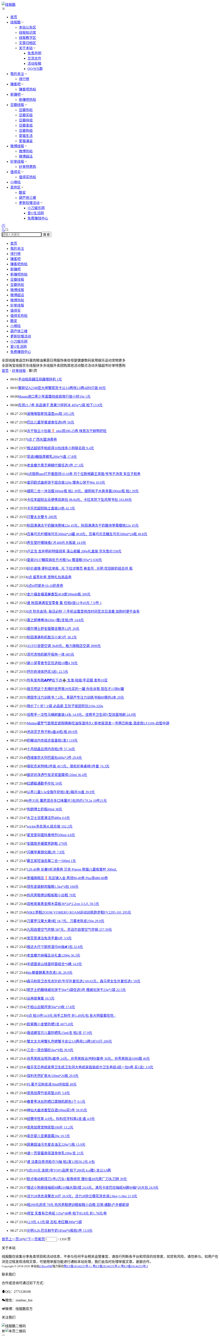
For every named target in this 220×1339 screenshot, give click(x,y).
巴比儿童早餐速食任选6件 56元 (50, 422)
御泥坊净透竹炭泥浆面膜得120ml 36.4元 (57, 775)
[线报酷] (8, 4)
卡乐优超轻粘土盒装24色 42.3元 (51, 508)
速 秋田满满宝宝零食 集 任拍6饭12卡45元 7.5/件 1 (64, 603)
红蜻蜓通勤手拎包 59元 (44, 783)
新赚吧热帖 (27, 99)
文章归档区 (27, 43)
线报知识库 (27, 32)
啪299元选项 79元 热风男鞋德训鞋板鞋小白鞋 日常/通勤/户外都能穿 (78, 1205)
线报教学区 (27, 38)
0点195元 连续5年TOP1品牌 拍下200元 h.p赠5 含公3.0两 (69, 1170)
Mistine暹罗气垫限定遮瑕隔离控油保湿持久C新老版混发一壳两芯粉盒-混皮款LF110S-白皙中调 (98, 723)
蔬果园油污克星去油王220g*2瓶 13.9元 (56, 1144)
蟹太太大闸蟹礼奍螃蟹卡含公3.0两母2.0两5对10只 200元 (69, 1041)
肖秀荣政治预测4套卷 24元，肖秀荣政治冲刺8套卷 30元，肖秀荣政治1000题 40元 (88, 1058)
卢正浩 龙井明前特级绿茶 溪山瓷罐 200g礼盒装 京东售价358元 (74, 551)
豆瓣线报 (17, 105)
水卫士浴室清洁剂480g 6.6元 (48, 818)
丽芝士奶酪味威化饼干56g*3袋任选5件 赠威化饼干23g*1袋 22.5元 (76, 990)
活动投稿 (34, 63)
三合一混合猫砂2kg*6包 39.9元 (50, 1050)
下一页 (33, 1239)
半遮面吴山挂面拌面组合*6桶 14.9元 (54, 964)
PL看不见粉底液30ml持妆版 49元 (51, 1084)
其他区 (15, 187)
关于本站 (26, 48)
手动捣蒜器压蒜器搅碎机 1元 (40, 379)
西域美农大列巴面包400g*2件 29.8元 (54, 757)
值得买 (15, 172)
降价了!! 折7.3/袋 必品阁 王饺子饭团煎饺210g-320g (65, 706)
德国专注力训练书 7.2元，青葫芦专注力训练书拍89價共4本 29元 (75, 697)
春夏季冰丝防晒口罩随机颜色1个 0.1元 (56, 1101)
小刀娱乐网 (36, 208)
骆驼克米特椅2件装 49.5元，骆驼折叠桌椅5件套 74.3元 (68, 766)
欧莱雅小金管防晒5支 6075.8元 (50, 1024)
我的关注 (17, 74)
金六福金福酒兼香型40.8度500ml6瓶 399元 (58, 594)
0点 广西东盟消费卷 (42, 439)
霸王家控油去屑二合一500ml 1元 (51, 861)
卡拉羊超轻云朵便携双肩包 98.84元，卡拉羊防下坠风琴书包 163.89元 (79, 500)
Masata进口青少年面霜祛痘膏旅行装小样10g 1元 (54, 396)
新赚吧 (15, 94)
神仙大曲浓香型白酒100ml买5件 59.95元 (57, 1110)
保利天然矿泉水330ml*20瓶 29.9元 (52, 1076)
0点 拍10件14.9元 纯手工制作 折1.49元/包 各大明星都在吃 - (71, 1015)
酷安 (22, 192)
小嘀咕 (15, 182)
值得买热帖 (27, 177)
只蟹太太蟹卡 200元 (42, 517)
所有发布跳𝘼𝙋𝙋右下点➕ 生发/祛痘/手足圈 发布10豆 (67, 680)
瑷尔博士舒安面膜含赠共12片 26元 (53, 628)
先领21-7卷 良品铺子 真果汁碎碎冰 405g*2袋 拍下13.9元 (60, 405)
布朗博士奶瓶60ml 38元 (44, 809)
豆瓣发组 (26, 125)
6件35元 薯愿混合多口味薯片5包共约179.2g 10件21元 (67, 800)
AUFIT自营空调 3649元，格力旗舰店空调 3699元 (64, 646)
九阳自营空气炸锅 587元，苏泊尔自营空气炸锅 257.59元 (69, 929)
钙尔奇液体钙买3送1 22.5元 (47, 671)
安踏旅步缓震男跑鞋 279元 (47, 843)
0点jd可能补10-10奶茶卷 (45, 585)
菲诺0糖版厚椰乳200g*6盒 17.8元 (52, 457)
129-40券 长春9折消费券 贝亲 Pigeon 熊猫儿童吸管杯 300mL (72, 869)
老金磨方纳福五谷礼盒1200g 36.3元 (53, 955)
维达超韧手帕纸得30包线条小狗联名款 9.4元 (60, 448)
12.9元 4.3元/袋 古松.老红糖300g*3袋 (54, 1222)
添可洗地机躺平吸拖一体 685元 (50, 654)
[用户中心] (3, 226)
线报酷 (15, 22)
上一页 (14, 1239)
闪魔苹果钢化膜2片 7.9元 (46, 852)
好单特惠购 (27, 167)
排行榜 (24, 79)
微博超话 (26, 156)
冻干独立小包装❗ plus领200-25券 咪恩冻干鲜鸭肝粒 (67, 431)
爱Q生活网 (36, 213)
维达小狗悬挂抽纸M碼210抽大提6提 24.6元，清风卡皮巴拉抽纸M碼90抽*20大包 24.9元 (92, 1187)
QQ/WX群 (35, 69)
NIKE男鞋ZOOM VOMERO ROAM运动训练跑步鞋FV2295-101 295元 (79, 912)
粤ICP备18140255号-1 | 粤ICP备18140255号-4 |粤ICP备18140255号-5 (106, 1266)
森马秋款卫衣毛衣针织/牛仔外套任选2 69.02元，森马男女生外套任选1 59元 (83, 981)
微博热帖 (26, 151)
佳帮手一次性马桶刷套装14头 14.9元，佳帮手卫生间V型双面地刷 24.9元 (81, 714)
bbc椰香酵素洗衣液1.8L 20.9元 (49, 972)
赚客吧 (15, 84)
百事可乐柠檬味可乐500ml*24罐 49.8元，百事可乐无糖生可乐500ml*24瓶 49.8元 (87, 534)
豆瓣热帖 (26, 110)
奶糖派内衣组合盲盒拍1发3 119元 (52, 740)
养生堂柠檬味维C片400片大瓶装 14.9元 (56, 542)
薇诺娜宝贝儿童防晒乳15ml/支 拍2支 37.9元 (59, 1033)
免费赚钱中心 (38, 218)
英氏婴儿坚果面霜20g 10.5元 (48, 1136)
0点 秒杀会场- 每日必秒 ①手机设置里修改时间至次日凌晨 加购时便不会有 (83, 611)
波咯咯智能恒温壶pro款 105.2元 (50, 414)
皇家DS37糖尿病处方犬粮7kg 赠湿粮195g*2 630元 (64, 560)
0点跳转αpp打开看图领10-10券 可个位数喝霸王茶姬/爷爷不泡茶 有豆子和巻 (84, 474)
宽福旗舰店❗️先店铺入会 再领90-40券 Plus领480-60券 (67, 878)
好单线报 (17, 161)
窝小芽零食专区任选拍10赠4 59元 (52, 663)
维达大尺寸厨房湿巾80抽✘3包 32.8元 (55, 947)
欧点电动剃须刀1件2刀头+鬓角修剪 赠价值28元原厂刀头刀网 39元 (77, 1179)
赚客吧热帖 (27, 89)
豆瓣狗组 (26, 130)
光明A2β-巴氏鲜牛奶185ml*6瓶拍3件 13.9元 (59, 1230)
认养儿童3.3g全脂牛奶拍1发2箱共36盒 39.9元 (61, 792)
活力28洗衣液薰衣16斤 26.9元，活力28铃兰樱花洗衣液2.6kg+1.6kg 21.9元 (82, 1196)
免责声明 (34, 53)
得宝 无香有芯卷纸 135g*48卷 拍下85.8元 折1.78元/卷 (67, 1213)
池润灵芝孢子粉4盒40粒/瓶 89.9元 (52, 732)
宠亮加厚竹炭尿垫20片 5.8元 (48, 1093)
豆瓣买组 (26, 115)
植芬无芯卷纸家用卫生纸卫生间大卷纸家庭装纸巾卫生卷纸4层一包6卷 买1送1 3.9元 (90, 1067)
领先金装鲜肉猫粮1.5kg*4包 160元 (52, 886)
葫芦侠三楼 (27, 197)
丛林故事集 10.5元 (40, 998)
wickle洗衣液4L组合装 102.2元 (49, 826)
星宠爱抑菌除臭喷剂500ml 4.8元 (51, 835)
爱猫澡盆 (26, 141)
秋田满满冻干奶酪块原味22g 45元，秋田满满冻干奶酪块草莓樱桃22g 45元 (83, 525)
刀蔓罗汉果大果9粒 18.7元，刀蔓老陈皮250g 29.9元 (65, 921)
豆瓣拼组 (26, 120)
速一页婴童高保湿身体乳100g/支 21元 (55, 1153)
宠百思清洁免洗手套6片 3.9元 (49, 938)
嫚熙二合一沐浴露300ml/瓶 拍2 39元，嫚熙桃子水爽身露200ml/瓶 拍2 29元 (83, 491)
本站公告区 (27, 27)
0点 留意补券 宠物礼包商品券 (49, 577)
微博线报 (17, 146)
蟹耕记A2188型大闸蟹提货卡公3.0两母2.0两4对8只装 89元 (62, 388)
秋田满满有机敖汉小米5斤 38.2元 (52, 637)
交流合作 (34, 58)
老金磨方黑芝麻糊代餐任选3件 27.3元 (55, 465)
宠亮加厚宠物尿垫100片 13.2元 (50, 1127)
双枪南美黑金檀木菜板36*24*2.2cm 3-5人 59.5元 (63, 904)
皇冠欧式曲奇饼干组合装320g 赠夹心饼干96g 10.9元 (66, 482)
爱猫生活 (26, 136)
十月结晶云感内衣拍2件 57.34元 (51, 749)
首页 (13, 17)
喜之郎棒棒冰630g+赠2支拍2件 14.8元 (55, 620)
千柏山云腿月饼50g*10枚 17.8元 (51, 1007)
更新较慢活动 (29, 203)
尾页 (41, 1239)
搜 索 (46, 234)
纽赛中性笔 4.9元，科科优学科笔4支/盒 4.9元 (61, 1119)
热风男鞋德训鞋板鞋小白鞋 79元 (51, 895)
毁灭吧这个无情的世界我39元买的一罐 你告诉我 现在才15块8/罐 (75, 689)
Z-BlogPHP (45, 1266)
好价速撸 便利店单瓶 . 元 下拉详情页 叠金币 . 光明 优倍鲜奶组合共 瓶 (80, 568)
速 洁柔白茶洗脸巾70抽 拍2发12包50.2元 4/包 (61, 1162)
